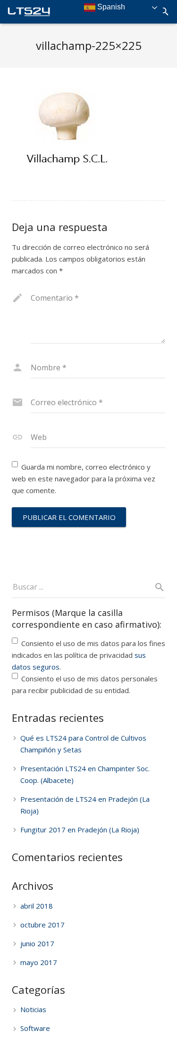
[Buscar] (164, 12)
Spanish (110, 7)
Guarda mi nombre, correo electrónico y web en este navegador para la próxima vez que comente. (83, 478)
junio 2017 (37, 943)
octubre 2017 (42, 924)
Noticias (33, 1009)
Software (35, 1028)
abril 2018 (36, 905)
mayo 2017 (38, 962)
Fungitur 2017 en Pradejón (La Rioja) (79, 829)
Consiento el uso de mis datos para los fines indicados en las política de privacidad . (88, 655)
